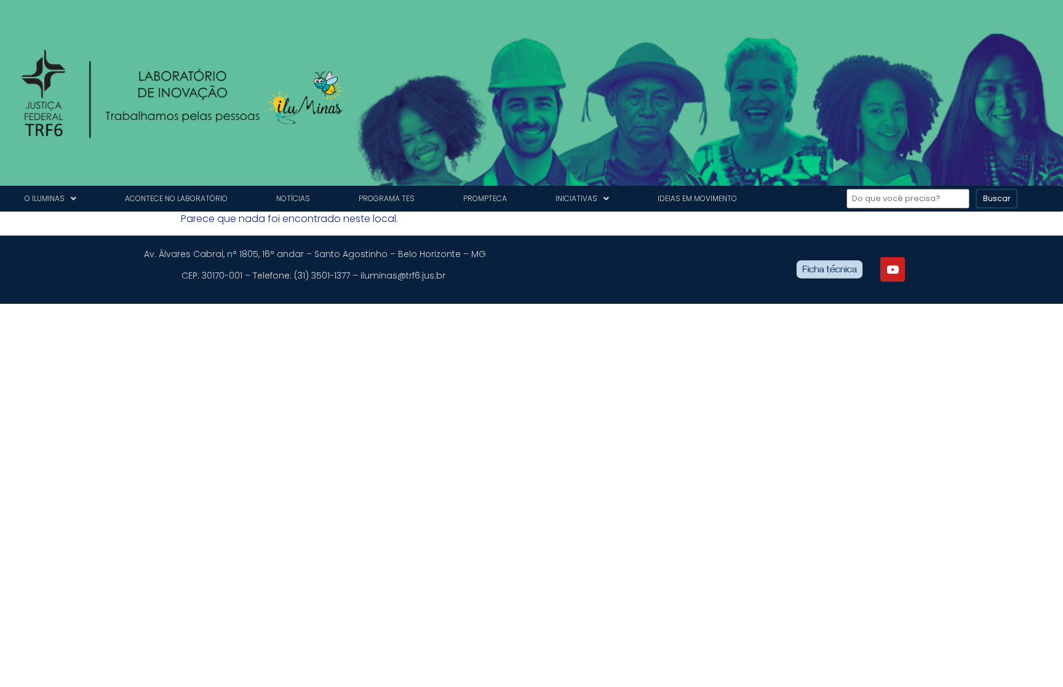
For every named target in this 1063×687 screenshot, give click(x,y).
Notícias (293, 198)
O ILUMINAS (45, 198)
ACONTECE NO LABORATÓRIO (176, 198)
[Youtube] (892, 269)
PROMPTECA (485, 198)
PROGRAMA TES (387, 198)
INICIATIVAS (576, 198)
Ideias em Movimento (697, 198)
